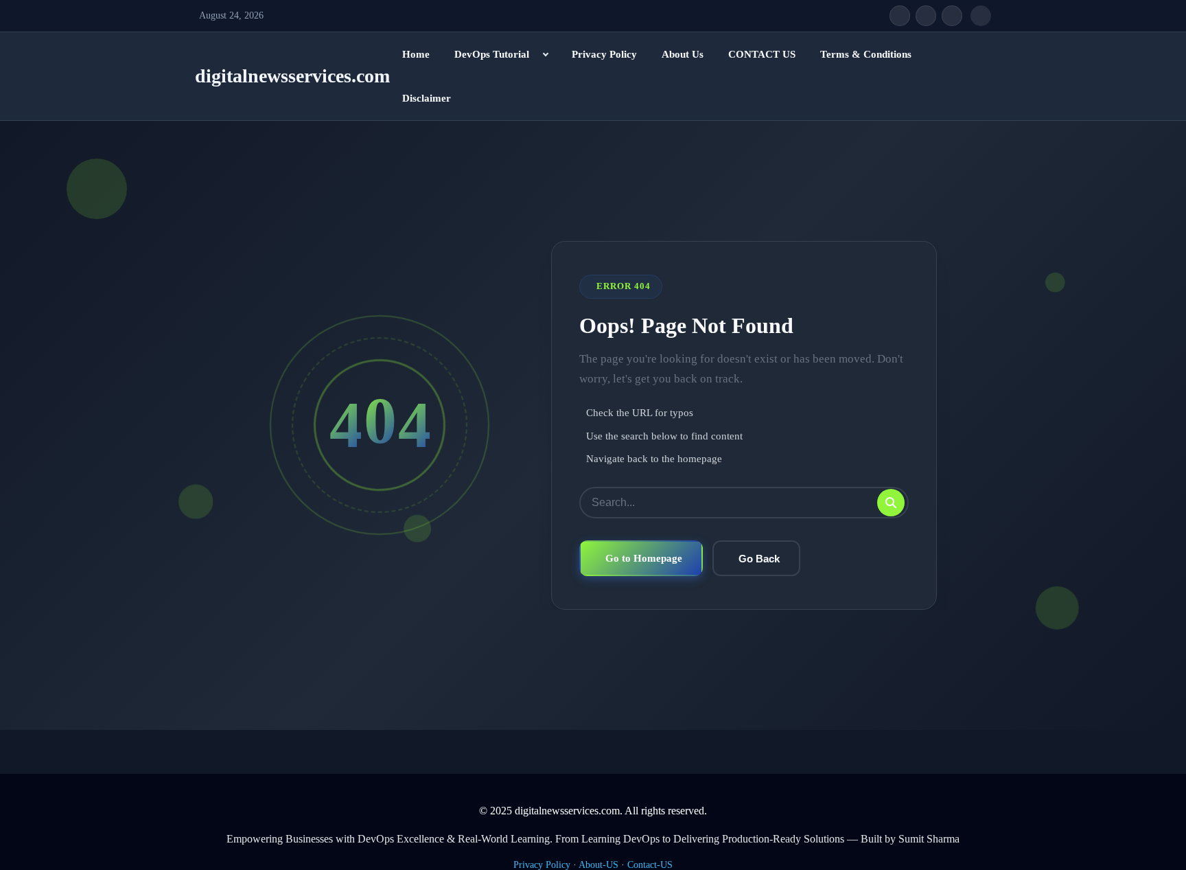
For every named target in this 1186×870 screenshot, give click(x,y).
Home (416, 54)
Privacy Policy (604, 54)
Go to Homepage (643, 558)
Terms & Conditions (865, 54)
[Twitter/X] (926, 15)
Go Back (759, 558)
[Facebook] (900, 15)
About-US (598, 865)
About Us (683, 54)
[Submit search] (891, 502)
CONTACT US (761, 54)
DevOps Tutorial (491, 54)
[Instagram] (952, 15)
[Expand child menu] (546, 54)
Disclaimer (426, 98)
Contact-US (650, 865)
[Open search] (980, 15)
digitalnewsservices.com (292, 76)
